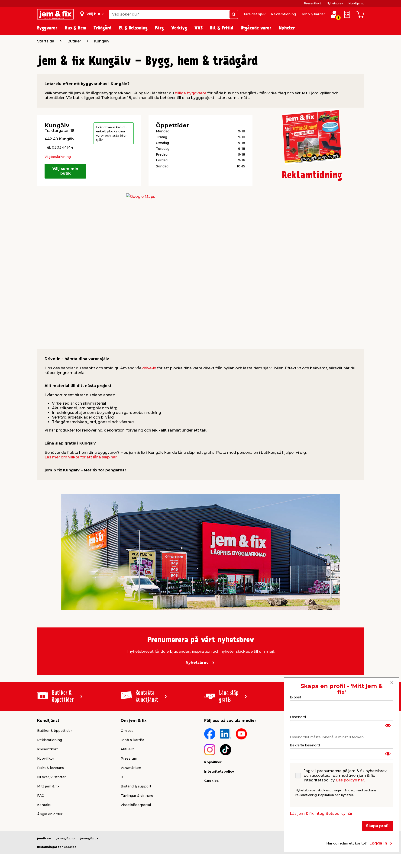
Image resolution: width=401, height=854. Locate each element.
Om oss (127, 731)
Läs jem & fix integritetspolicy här (321, 813)
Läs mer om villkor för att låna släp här (81, 457)
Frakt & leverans (50, 768)
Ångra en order (49, 814)
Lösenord (298, 717)
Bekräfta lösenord (305, 745)
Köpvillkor (45, 758)
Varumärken (131, 768)
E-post (295, 697)
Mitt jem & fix (48, 786)
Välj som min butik (65, 171)
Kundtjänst (356, 3)
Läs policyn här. (350, 780)
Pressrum (129, 758)
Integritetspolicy (219, 771)
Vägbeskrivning (58, 157)
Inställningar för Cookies (56, 846)
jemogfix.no (65, 838)
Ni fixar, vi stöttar (51, 777)
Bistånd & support (136, 786)
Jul (123, 777)
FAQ (40, 795)
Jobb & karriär (313, 14)
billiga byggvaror (190, 93)
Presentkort (312, 3)
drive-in (149, 368)
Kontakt (44, 805)
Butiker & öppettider (54, 731)
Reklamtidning (283, 14)
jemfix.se (44, 838)
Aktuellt (127, 749)
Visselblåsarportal (136, 805)
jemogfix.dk (89, 838)
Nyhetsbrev (335, 3)
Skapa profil (378, 826)
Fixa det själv (254, 14)
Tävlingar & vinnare (137, 795)
